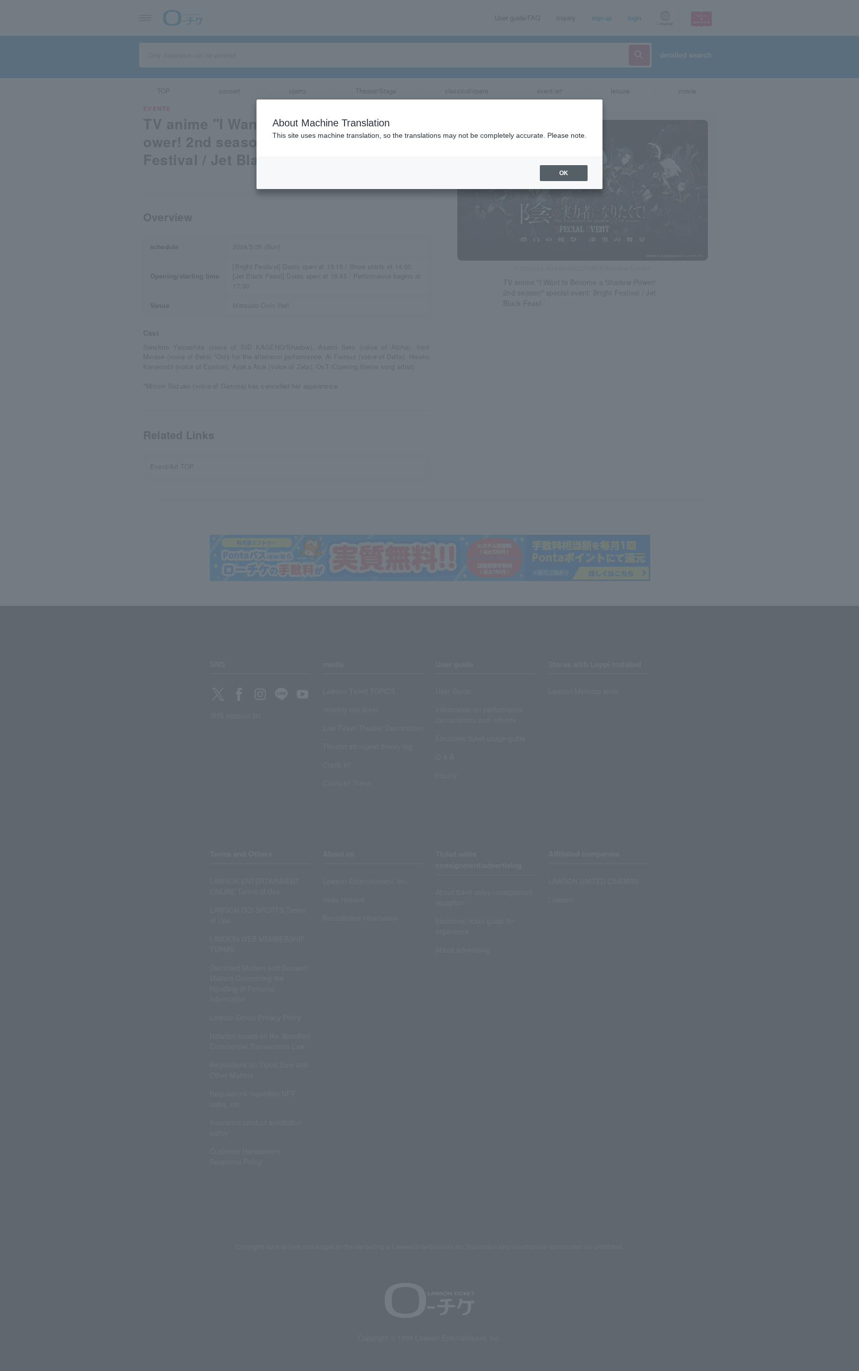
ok (563, 173)
